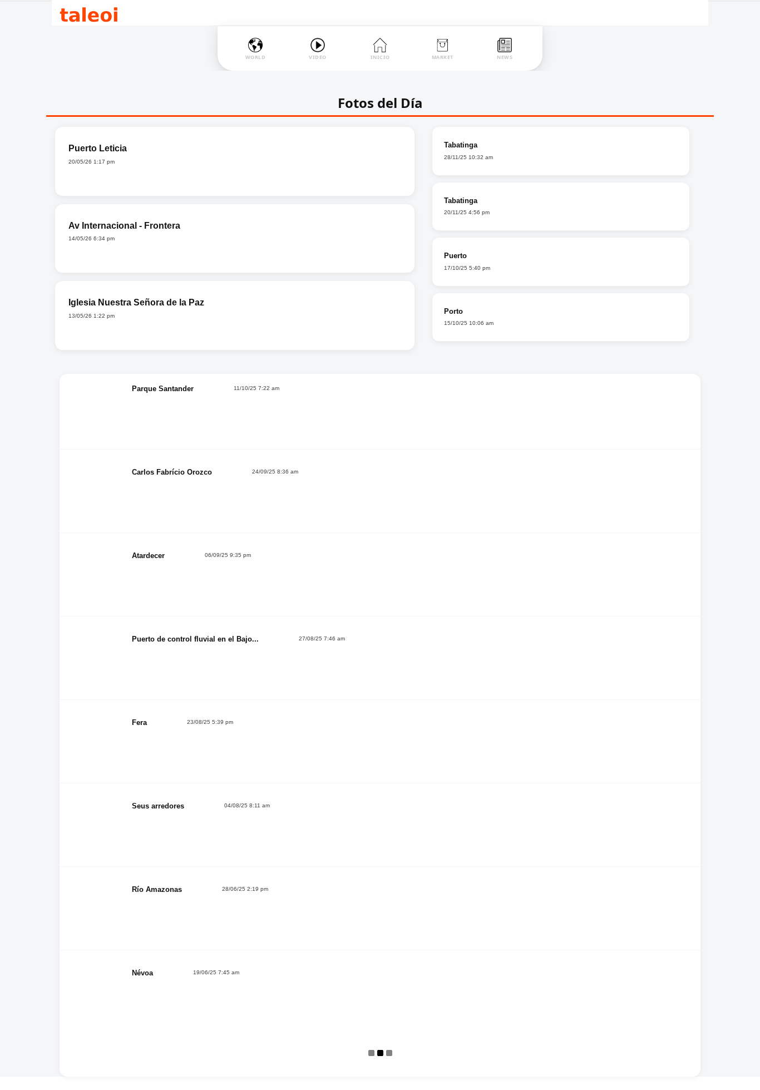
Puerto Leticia (97, 148)
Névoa (142, 973)
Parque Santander (163, 388)
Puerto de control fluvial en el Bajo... (195, 639)
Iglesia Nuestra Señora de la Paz (136, 302)
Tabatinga (460, 145)
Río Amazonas (157, 889)
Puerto (455, 255)
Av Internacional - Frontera (124, 225)
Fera (139, 722)
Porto (453, 311)
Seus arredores (158, 806)
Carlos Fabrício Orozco (172, 472)
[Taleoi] (89, 13)
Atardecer (148, 555)
